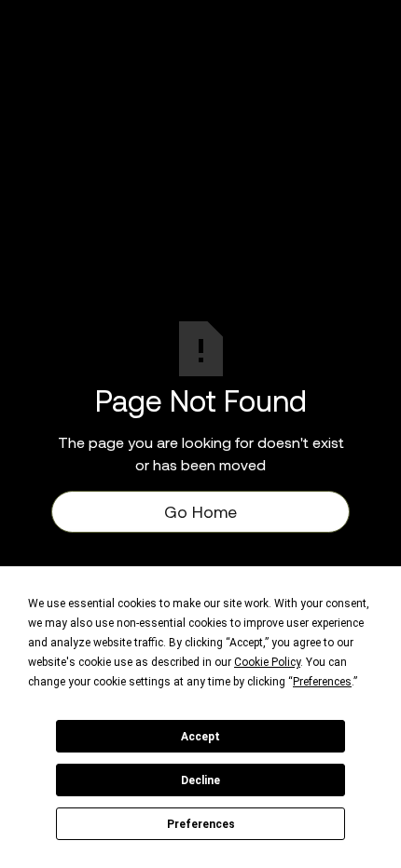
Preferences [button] (322, 681)
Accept (200, 736)
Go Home (200, 511)
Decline (200, 780)
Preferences (201, 824)
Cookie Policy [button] (267, 662)
